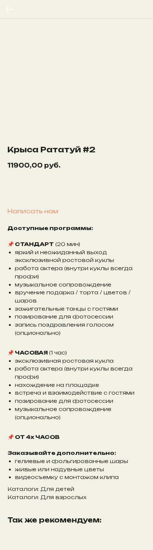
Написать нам (32, 211)
